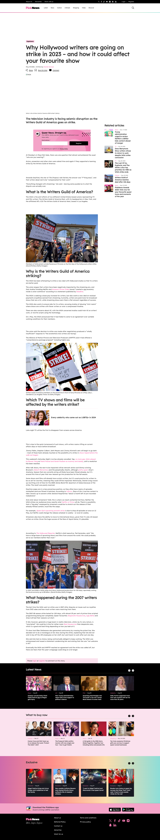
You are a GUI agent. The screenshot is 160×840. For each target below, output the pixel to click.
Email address (48, 140)
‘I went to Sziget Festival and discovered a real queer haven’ (93, 789)
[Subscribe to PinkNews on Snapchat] (110, 825)
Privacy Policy (64, 148)
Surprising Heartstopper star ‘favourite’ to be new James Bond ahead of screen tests (92, 697)
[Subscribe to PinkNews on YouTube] (124, 821)
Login (123, 2)
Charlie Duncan (49, 67)
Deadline (79, 292)
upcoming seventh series (50, 511)
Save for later (42, 70)
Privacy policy (85, 822)
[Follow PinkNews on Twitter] (110, 821)
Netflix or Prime (68, 502)
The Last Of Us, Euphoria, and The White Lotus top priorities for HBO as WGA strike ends (123, 167)
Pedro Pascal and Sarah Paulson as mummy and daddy (61, 461)
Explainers (30, 41)
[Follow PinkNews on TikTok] (119, 821)
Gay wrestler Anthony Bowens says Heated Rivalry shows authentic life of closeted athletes (65, 791)
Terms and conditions (88, 818)
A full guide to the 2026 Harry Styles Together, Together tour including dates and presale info (94, 743)
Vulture (69, 491)
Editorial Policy (60, 822)
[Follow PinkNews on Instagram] (128, 821)
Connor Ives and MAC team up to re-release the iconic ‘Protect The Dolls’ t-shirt (38, 743)
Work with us (49, 2)
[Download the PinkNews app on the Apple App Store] (115, 809)
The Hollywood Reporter (45, 533)
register (42, 661)
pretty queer (83, 470)
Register (131, 2)
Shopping (76, 8)
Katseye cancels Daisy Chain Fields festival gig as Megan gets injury (37, 697)
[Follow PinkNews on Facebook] (114, 821)
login (34, 661)
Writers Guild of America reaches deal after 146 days (122, 179)
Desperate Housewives (76, 616)
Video (84, 8)
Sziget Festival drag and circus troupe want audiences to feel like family (38, 790)
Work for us (58, 834)
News (52, 8)
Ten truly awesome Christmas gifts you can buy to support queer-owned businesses (120, 743)
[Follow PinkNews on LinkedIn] (115, 2)
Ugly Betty (90, 616)
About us (57, 818)
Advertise (38, 2)
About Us (29, 2)
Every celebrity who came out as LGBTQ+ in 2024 (73, 417)
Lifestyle (67, 8)
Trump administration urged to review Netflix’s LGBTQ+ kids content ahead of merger (122, 137)
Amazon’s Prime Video (60, 289)
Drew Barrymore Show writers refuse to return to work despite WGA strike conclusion (123, 153)
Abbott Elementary (41, 470)
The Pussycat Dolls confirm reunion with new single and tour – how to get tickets (64, 743)
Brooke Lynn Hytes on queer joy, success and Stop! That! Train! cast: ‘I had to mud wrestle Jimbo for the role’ (121, 791)
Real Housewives (70, 624)
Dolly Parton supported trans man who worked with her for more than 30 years (120, 697)
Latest (46, 8)
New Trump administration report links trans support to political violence (64, 697)
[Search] (133, 8)
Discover (91, 8)
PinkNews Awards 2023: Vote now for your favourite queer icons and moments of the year (123, 191)
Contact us (58, 826)
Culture (59, 8)
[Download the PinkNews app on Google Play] (128, 809)
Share (31, 70)
